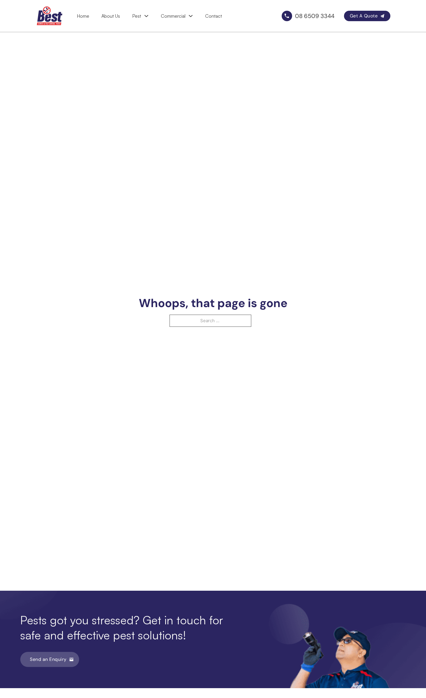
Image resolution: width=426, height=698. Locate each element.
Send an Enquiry (48, 659)
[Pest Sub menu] (146, 16)
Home (83, 16)
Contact (213, 16)
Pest (136, 16)
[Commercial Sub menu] (190, 16)
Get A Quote (364, 16)
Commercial (173, 16)
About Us (110, 16)
